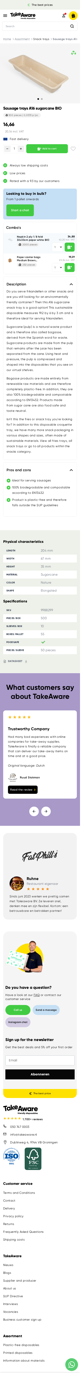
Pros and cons (19, 470)
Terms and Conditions (19, 1193)
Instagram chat (17, 1022)
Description (16, 284)
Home (7, 39)
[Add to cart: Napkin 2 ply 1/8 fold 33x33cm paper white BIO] (70, 247)
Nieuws (8, 1265)
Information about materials (24, 1360)
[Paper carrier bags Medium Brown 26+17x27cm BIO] (10, 260)
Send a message (46, 1009)
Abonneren (40, 1074)
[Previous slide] (34, 811)
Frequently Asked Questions (23, 1232)
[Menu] (5, 15)
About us (9, 1288)
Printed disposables (18, 1353)
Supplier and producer (19, 1280)
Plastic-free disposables (21, 1345)
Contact (9, 1200)
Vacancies (10, 1312)
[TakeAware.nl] (30, 16)
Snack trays (41, 39)
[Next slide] (46, 811)
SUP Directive (13, 1296)
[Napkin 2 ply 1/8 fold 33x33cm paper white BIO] (10, 240)
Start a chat (20, 210)
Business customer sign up (22, 1319)
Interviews (10, 1304)
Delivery (9, 1208)
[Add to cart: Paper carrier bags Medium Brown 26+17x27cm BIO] (70, 267)
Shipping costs (14, 1239)
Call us (18, 1009)
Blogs (7, 1273)
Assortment (22, 39)
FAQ (37, 995)
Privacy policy (13, 1216)
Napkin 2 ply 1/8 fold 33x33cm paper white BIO (33, 238)
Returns (8, 1224)
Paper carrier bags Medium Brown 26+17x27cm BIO (28, 259)
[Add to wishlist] (73, 148)
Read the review (21, 789)
